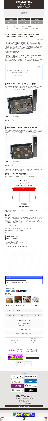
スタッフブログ (31, 26)
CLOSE (39, 66)
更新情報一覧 (14, 26)
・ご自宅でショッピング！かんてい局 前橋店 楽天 (16, 280)
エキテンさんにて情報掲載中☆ (16, 75)
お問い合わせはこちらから (24, 7)
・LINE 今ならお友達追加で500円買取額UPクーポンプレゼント (18, 282)
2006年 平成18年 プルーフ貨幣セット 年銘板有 (19, 72)
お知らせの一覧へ (24, 315)
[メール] (46, 419)
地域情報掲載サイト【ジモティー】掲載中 (14, 230)
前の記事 (12, 315)
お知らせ (22, 26)
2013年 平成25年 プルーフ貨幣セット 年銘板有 (19, 70)
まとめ (11, 77)
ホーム (7, 26)
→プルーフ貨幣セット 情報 (10, 225)
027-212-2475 (25, 5)
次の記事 (37, 315)
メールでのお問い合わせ (24, 329)
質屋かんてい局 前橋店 (24, 2)
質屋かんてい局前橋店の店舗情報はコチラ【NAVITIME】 (19, 228)
